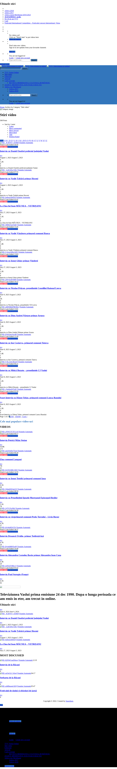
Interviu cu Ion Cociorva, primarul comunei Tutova (24, 343)
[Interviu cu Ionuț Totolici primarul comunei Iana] (16, 470)
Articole (7, 79)
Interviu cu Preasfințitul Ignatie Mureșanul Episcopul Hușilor (28, 498)
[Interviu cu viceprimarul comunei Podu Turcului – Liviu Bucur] (15, 508)
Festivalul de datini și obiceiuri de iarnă (18, 690)
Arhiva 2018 (9, 11)
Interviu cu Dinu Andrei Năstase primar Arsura (22, 315)
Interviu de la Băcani (10, 664)
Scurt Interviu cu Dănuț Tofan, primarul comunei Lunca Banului (30, 398)
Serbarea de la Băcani (10, 677)
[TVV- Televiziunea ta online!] (35, 66)
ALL (2, 141)
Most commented (15, 128)
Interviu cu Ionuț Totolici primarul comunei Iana (23, 478)
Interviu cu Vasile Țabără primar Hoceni (19, 178)
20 (18, 417)
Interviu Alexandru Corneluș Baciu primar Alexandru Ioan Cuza (30, 555)
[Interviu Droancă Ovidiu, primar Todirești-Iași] (15, 527)
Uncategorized (12, 147)
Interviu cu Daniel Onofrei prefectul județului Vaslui (24, 151)
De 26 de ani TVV (11, 19)
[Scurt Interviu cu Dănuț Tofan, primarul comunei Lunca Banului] (15, 389)
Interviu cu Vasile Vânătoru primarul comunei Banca (25, 233)
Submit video (5, 64)
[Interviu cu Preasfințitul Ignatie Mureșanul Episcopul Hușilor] (16, 489)
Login (11, 58)
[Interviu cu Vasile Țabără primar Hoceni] (16, 170)
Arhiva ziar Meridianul (13, 87)
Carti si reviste (10, 81)
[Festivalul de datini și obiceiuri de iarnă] (15, 686)
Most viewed (14, 130)
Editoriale (8, 77)
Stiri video (8, 75)
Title (10, 135)
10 (16, 417)
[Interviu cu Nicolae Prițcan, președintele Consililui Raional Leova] (15, 280)
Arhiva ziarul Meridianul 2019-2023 (18, 15)
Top (1, 705)
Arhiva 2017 (9, 13)
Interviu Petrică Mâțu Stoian (13, 440)
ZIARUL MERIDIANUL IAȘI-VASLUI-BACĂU (23, 85)
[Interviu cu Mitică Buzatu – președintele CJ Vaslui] (16, 362)
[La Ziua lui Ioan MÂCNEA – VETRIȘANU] (15, 197)
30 (20, 417)
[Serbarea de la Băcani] (15, 673)
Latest (11, 126)
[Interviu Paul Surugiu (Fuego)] (15, 566)
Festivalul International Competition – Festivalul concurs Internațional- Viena (32, 23)
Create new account (23, 58)
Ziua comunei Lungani (11, 459)
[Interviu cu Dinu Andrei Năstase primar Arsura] (17, 307)
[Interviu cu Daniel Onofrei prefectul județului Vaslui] (16, 143)
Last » (25, 417)
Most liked (13, 133)
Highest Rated (14, 137)
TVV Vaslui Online (12, 72)
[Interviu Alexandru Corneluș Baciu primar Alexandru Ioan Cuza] (15, 547)
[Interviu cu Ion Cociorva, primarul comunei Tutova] (15, 334)
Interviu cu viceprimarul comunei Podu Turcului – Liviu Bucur (29, 517)
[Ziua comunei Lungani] (16, 451)
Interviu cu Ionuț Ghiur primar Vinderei (19, 261)
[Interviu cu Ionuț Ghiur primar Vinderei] (16, 252)
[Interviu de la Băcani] (16, 660)
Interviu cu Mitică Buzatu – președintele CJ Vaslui (23, 370)
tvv (1, 156)
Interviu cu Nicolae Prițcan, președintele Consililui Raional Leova (30, 288)
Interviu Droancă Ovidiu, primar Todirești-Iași (22, 536)
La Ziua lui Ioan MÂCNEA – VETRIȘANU (20, 206)
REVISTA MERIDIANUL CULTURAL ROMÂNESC (29, 83)
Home (2, 107)
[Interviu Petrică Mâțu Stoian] (16, 432)
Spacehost (69, 701)
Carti (6, 21)
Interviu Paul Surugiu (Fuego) (14, 574)
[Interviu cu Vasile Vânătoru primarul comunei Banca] (15, 225)
